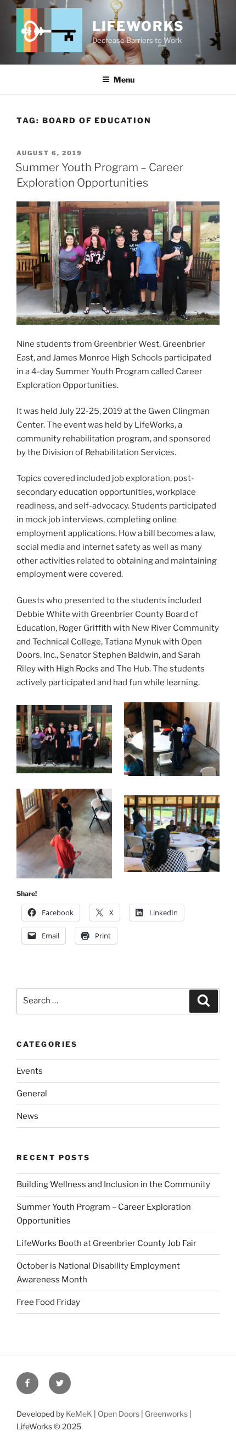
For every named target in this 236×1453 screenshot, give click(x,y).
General (31, 1094)
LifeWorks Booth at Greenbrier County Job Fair (106, 1243)
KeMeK (79, 1413)
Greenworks (166, 1413)
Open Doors (118, 1413)
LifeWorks (138, 26)
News (27, 1116)
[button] (64, 739)
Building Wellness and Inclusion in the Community (113, 1184)
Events (29, 1071)
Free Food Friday (48, 1302)
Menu (124, 79)
